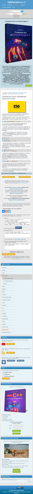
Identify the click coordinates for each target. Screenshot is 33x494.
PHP (3, 286)
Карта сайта (5, 326)
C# (3, 308)
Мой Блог (22, 5)
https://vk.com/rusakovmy (16, 193)
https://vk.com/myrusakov (16, 189)
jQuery (5, 283)
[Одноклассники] (6, 211)
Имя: (10, 428)
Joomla (4, 294)
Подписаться (11, 344)
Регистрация (16, 15)
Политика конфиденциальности (16, 490)
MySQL (4, 289)
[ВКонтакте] (3, 211)
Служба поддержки (6, 7)
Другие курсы (16, 433)
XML (3, 291)
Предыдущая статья (9, 176)
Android (4, 313)
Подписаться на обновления (16, 200)
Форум (4, 324)
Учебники (4, 316)
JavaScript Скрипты (8, 281)
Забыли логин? (16, 17)
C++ (3, 310)
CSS (3, 273)
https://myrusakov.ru (22, 183)
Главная (4, 5)
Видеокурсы (16, 5)
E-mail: (10, 425)
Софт (3, 321)
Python (4, 305)
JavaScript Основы (8, 278)
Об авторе (9, 5)
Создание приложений (9, 376)
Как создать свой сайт (20, 239)
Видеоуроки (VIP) (6, 332)
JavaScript (5, 275)
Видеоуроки (5, 318)
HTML (3, 270)
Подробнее (28, 85)
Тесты (13, 7)
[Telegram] (9, 211)
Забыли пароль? (16, 16)
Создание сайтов (8, 372)
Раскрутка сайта (6, 300)
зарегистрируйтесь (16, 258)
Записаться (16, 469)
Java (3, 302)
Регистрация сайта (6, 297)
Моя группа (20, 360)
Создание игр (7, 374)
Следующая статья (24, 176)
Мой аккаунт (11, 360)
